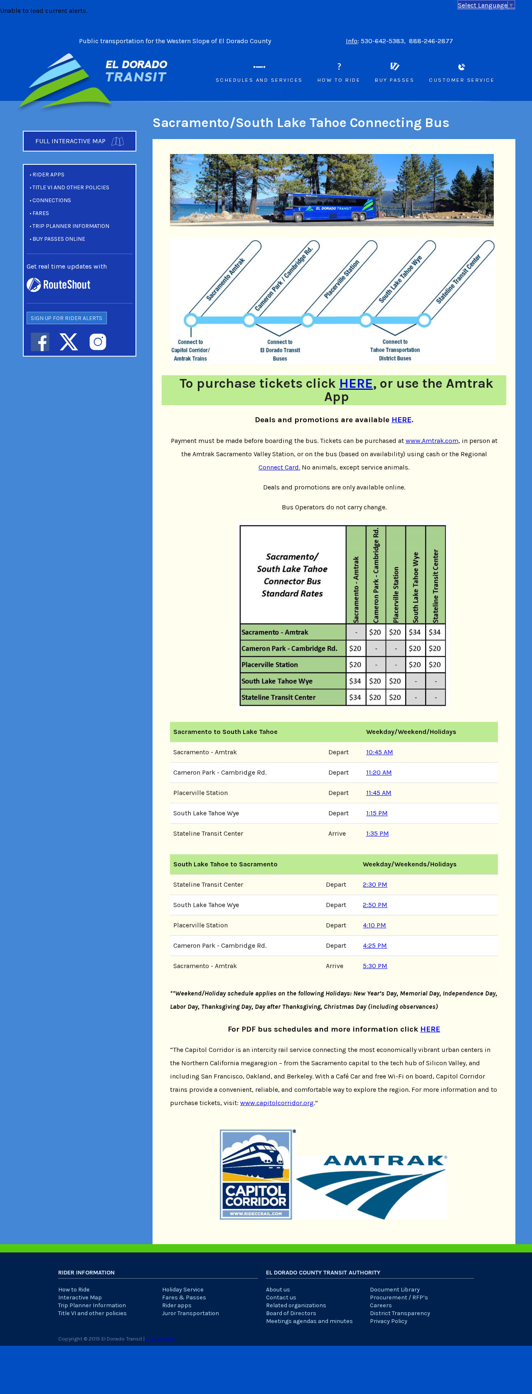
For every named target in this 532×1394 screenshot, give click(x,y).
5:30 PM (375, 966)
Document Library (395, 1289)
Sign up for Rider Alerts (66, 318)
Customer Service (462, 80)
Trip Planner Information (70, 226)
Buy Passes (394, 80)
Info (351, 41)
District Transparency (400, 1313)
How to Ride (339, 80)
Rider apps (48, 174)
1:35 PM (377, 833)
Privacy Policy (388, 1321)
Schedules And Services (259, 80)
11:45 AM (379, 793)
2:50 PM (375, 905)
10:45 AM (379, 752)
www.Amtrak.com (432, 441)
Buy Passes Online (58, 238)
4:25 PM (375, 945)
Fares (40, 213)
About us (278, 1289)
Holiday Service (183, 1289)
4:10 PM (374, 925)
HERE (356, 383)
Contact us (281, 1297)
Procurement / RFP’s (399, 1297)
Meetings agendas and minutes (309, 1321)
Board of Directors (291, 1313)
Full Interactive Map (71, 141)
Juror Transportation (190, 1313)
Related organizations (296, 1305)
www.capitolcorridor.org (277, 1103)
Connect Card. (279, 467)
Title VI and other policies (70, 187)
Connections (51, 200)
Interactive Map (80, 1297)
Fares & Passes (184, 1297)
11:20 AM (379, 772)
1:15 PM (377, 813)
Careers (381, 1305)
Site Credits (160, 1338)
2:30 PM (375, 884)
